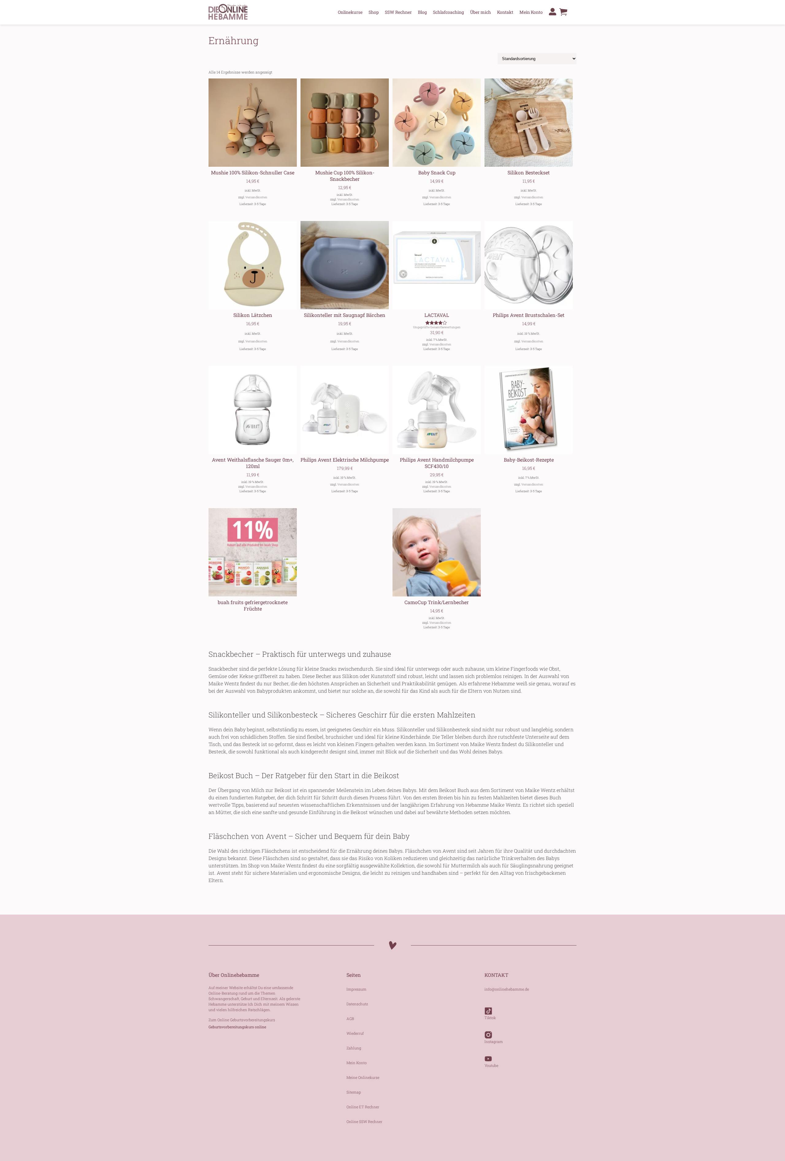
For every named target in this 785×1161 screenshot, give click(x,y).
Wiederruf (355, 1033)
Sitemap (354, 1092)
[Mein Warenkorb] (563, 13)
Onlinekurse (350, 12)
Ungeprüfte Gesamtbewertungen (437, 327)
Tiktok (490, 1017)
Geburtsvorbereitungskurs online (237, 1026)
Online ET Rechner (363, 1106)
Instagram (493, 1041)
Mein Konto (531, 12)
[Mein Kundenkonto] (552, 11)
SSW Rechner (398, 12)
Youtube (491, 1065)
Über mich (480, 12)
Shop (374, 12)
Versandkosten (256, 197)
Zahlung (354, 1047)
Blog (422, 12)
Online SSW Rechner (364, 1121)
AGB (350, 1018)
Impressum (356, 989)
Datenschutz (357, 1003)
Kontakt (505, 12)
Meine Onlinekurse (363, 1077)
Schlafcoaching (448, 12)
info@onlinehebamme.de (506, 989)
